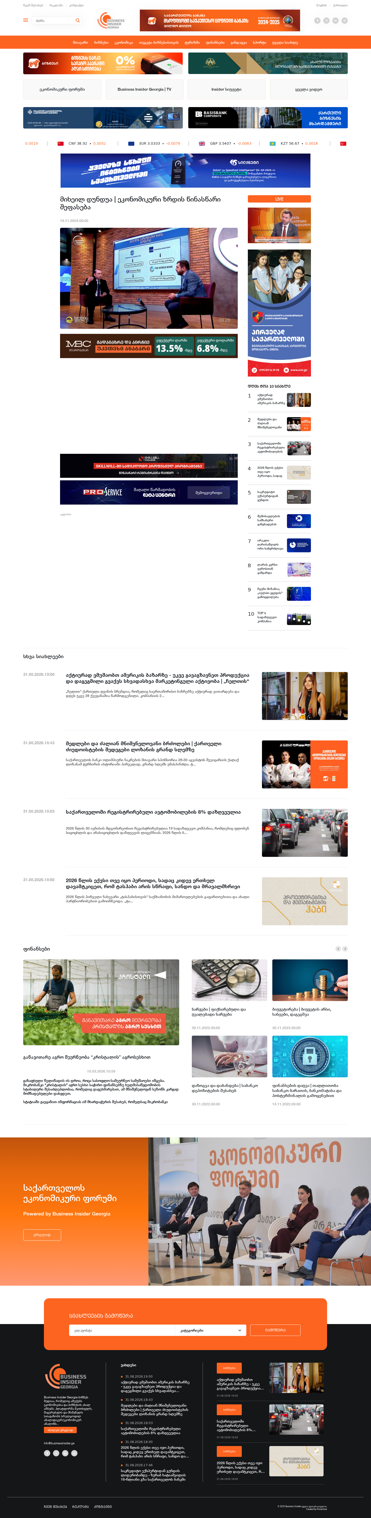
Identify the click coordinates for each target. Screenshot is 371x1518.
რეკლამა (56, 5)
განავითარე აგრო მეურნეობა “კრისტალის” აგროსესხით (86, 1057)
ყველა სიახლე (285, 42)
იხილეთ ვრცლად (60, 1430)
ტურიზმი (192, 42)
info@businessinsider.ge (59, 1443)
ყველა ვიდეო (308, 89)
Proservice (322, 1509)
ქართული (340, 5)
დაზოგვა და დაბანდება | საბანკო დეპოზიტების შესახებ (225, 1088)
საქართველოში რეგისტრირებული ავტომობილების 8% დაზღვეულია (151, 1430)
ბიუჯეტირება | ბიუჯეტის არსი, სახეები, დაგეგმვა (301, 1012)
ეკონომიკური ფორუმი (62, 89)
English (321, 5)
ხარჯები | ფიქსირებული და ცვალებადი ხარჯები (219, 1012)
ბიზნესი (101, 42)
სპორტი (259, 42)
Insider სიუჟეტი (226, 89)
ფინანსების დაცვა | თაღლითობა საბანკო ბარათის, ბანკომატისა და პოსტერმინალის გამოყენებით (306, 1090)
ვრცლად (42, 1235)
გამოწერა (275, 1330)
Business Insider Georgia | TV (144, 89)
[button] (338, 949)
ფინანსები (215, 42)
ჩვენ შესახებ (33, 5)
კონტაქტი (76, 5)
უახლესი (128, 1365)
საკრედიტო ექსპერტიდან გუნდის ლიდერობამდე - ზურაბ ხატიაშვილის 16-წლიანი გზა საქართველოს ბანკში (153, 1475)
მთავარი (80, 42)
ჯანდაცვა (239, 42)
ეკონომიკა (124, 42)
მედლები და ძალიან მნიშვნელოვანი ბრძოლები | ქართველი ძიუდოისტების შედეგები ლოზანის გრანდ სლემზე (154, 1409)
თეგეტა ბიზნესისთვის (159, 42)
